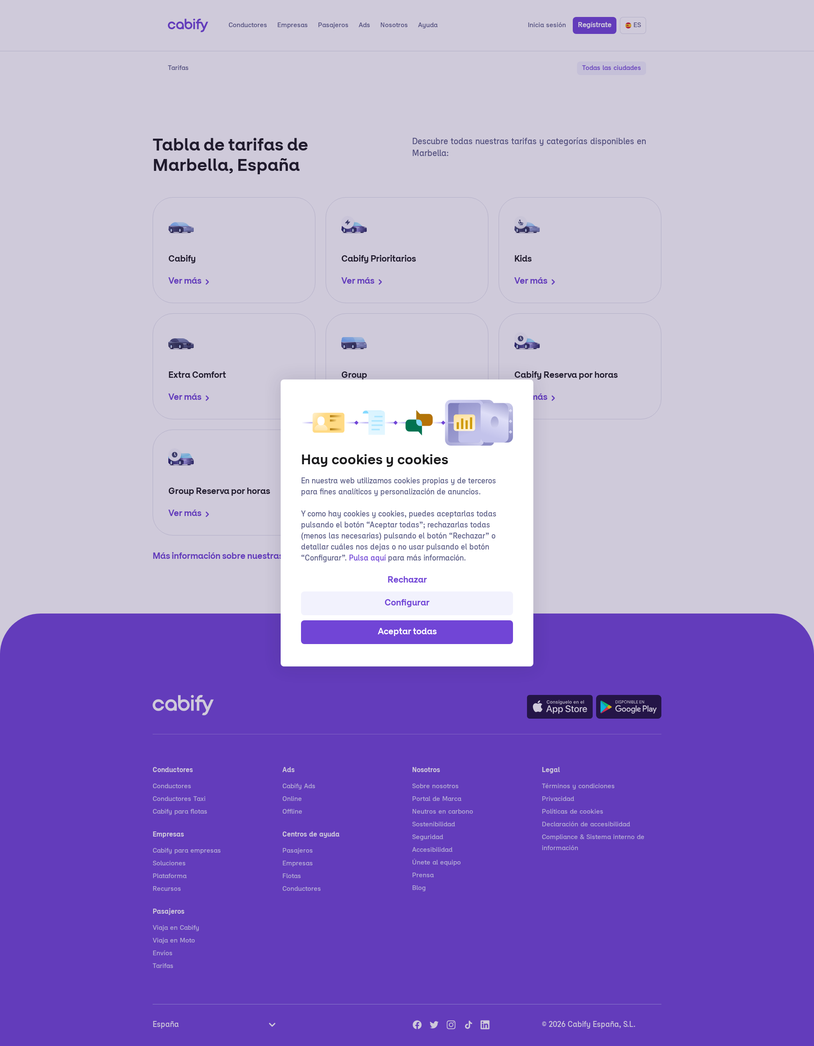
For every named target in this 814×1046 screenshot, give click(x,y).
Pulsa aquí (367, 559)
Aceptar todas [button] (407, 632)
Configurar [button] (407, 603)
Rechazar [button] (407, 580)
